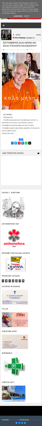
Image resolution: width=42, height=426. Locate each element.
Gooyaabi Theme (34, 420)
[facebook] (19, 423)
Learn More (18, 16)
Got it (26, 16)
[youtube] (25, 423)
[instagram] (22, 423)
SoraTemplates (14, 420)
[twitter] (16, 423)
